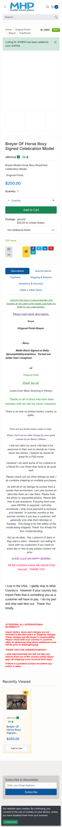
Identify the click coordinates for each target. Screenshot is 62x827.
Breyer (12, 33)
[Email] (33, 252)
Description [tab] (17, 270)
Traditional (25, 33)
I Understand (10, 822)
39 (24, 157)
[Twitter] (39, 248)
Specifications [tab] (43, 270)
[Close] (55, 42)
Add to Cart (31, 210)
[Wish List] (26, 251)
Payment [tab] (15, 277)
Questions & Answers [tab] (31, 283)
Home (8, 29)
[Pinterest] (51, 248)
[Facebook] (33, 248)
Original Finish (23, 29)
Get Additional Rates (19, 229)
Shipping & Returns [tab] (41, 277)
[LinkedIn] (45, 248)
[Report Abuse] (9, 254)
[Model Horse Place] (22, 6)
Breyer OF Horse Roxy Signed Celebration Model (14, 733)
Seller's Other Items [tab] (31, 290)
